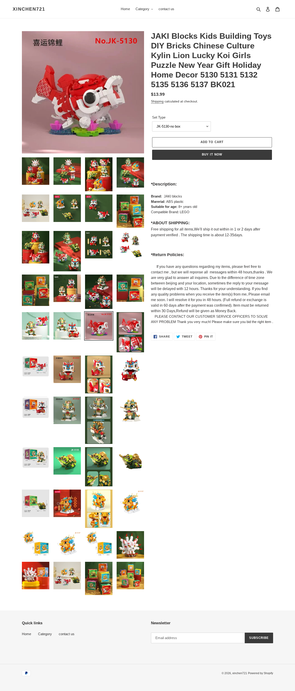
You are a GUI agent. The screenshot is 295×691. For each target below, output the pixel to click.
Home (26, 634)
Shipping (157, 101)
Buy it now (212, 154)
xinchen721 (29, 9)
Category (45, 634)
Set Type (158, 117)
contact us (66, 634)
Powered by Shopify (260, 673)
